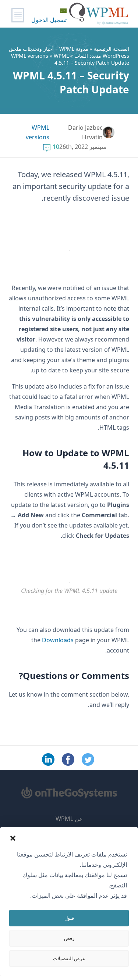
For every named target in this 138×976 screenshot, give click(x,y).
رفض (69, 938)
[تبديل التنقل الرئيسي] (17, 15)
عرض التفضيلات (69, 958)
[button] (13, 838)
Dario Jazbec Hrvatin (85, 132)
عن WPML (69, 819)
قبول (69, 918)
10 (56, 147)
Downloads (58, 640)
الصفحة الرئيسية (111, 48)
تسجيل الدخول (49, 20)
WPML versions (29, 55)
